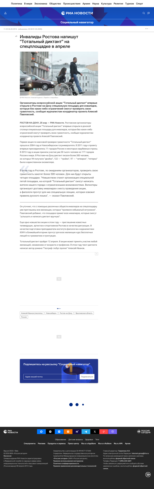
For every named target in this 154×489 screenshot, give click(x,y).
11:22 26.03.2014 (10, 29)
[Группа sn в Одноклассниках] (68, 431)
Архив (127, 443)
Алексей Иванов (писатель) (32, 313)
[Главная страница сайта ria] (77, 13)
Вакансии (7, 456)
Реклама (41, 443)
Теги (97, 439)
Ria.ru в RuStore (104, 443)
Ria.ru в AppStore (88, 443)
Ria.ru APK (118, 443)
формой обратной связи (125, 458)
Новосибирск (51, 313)
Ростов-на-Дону (66, 313)
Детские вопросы (75, 439)
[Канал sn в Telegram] (86, 431)
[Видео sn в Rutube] (77, 431)
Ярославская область (84, 313)
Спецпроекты (29, 443)
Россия (24, 317)
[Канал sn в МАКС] (41, 431)
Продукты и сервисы (57, 443)
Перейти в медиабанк (51, 97)
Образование (60, 439)
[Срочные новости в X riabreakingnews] (103, 431)
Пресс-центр (73, 443)
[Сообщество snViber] (112, 431)
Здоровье (89, 439)
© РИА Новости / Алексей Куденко (31, 97)
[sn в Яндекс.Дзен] (50, 431)
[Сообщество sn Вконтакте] (59, 431)
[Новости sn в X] (94, 431)
